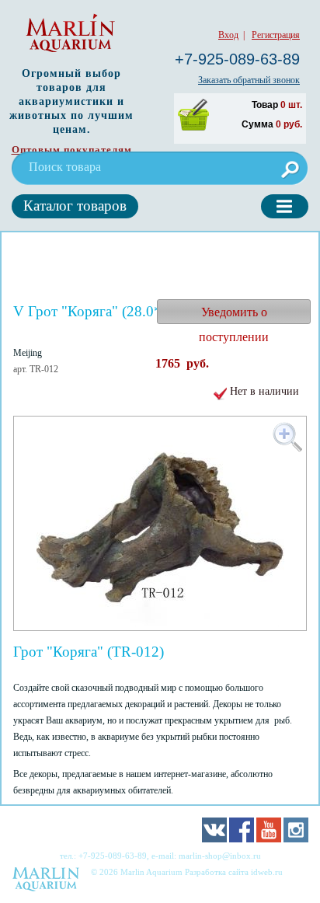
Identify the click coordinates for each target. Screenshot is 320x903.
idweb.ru (267, 872)
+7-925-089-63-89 (237, 59)
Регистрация (276, 35)
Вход (228, 35)
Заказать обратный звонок (249, 80)
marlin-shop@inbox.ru (220, 855)
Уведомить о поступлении (234, 314)
